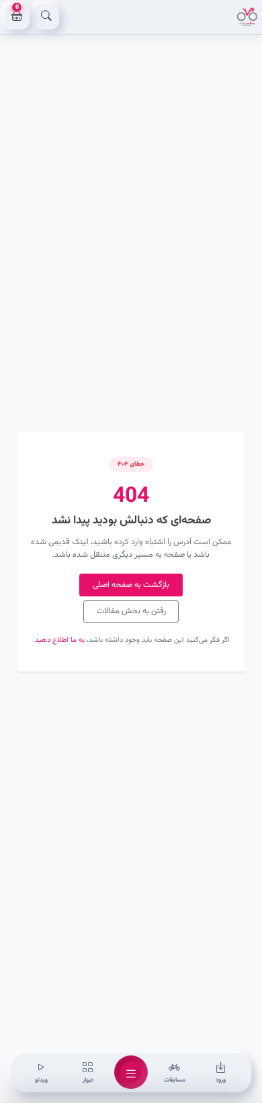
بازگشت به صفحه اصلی (131, 585)
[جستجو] (46, 16)
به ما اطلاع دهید (60, 640)
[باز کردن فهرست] (131, 1072)
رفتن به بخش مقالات (131, 611)
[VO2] (247, 16)
